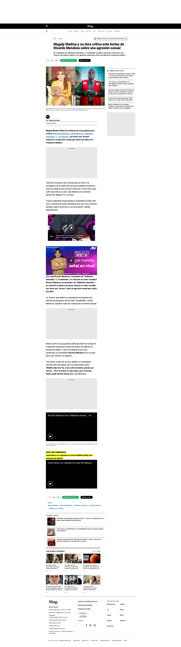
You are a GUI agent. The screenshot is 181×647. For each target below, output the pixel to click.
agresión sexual (94, 505)
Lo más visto (52, 515)
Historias (110, 626)
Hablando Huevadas (81, 505)
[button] (50, 436)
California (76, 31)
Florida (70, 31)
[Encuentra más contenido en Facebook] (48, 60)
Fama (109, 615)
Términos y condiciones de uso (87, 601)
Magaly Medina (53, 505)
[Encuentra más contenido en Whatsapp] (56, 60)
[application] (71, 426)
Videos (122, 604)
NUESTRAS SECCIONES (113, 601)
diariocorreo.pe (105, 640)
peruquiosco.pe (117, 640)
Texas (82, 31)
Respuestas (111, 604)
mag (125, 640)
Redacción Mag (54, 120)
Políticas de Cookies (84, 609)
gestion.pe (76, 640)
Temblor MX (117, 31)
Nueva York (88, 31)
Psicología (109, 31)
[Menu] (47, 26)
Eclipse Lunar (101, 31)
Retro (122, 615)
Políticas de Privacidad (85, 605)
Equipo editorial (53, 607)
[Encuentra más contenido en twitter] (52, 60)
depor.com (85, 640)
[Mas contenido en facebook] (86, 625)
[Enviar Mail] (47, 120)
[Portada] (53, 605)
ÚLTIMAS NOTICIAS (115, 71)
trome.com (94, 640)
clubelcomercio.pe (65, 640)
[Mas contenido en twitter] (90, 625)
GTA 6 (94, 31)
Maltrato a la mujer (56, 508)
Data (121, 610)
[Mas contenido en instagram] (95, 625)
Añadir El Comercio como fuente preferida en (111, 38)
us (108, 610)
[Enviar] (46, 31)
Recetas (123, 620)
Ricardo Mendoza (66, 505)
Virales (109, 620)
